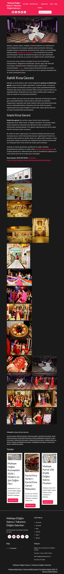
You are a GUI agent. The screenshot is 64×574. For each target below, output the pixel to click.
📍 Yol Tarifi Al (12, 548)
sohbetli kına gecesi (17, 444)
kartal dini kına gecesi (44, 436)
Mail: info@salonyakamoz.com (42, 556)
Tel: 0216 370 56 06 (45, 12)
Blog (37, 528)
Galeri (37, 535)
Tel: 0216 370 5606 (39, 559)
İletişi (37, 538)
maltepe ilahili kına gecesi (36, 440)
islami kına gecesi (32, 436)
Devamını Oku (13, 500)
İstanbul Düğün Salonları (21, 432)
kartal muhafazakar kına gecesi (41, 438)
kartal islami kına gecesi (25, 438)
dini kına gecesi (11, 436)
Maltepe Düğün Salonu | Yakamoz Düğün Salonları (13, 5)
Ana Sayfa (38, 522)
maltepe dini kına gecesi (21, 440)
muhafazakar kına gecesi (39, 442)
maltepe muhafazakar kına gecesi (21, 442)
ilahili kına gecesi (22, 436)
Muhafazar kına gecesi (26, 52)
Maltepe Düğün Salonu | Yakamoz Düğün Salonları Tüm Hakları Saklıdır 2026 (31, 569)
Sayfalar (38, 531)
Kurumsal (38, 525)
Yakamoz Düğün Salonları (50, 572)
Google (21, 68)
